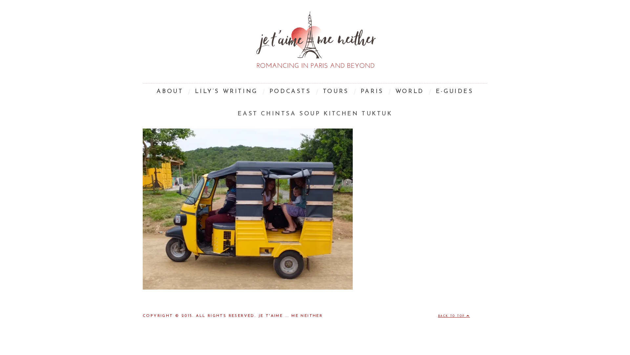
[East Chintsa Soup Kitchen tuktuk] (248, 288)
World (409, 92)
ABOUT (170, 92)
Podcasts (290, 92)
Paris (372, 92)
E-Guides (454, 92)
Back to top (452, 316)
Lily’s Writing (226, 92)
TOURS (336, 92)
